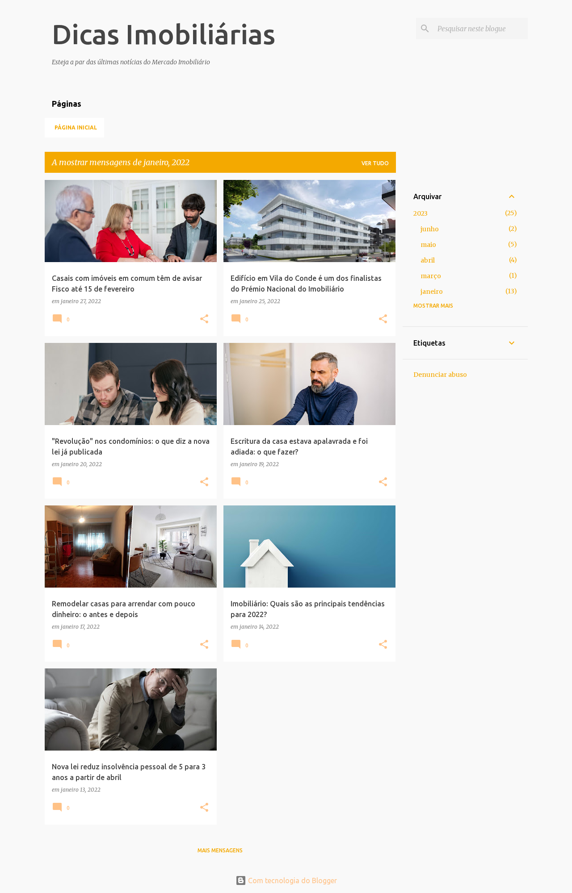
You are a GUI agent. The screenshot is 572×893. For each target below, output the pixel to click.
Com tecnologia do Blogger (291, 880)
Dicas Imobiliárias (163, 34)
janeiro (432, 292)
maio (428, 245)
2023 (420, 213)
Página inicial (76, 127)
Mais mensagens (220, 850)
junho (430, 229)
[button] (204, 319)
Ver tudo (375, 163)
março (431, 276)
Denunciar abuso (440, 375)
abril (428, 260)
